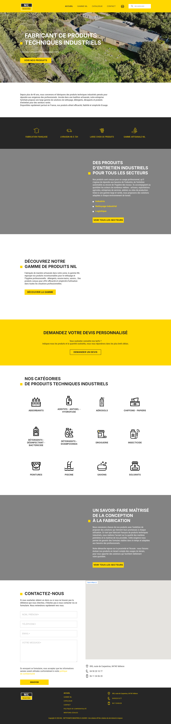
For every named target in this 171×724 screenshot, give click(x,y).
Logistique (100, 211)
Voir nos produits (35, 60)
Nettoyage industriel (106, 206)
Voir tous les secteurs (108, 220)
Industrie (100, 201)
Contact (111, 6)
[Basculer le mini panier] (122, 6)
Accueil (69, 6)
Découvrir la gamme (40, 292)
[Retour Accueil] (26, 700)
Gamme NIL (82, 6)
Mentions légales (71, 713)
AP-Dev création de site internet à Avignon (109, 718)
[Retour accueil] (26, 10)
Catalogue (97, 6)
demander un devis (85, 352)
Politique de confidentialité (75, 709)
